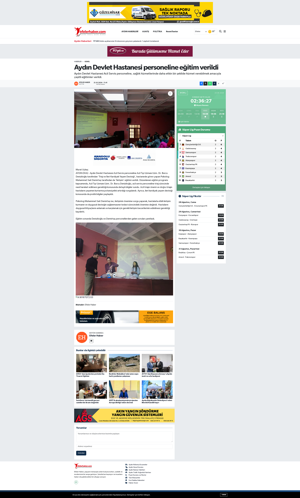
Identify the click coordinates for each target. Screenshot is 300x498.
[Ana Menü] (224, 31)
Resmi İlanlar (172, 32)
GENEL (87, 61)
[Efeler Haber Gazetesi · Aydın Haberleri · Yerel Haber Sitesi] (90, 31)
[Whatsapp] (76, 482)
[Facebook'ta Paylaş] (201, 83)
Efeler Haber (96, 336)
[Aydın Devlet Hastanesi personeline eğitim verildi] (124, 118)
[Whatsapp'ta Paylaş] (210, 83)
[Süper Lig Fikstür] (223, 196)
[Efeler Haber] (81, 337)
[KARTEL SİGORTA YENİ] (124, 157)
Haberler (78, 61)
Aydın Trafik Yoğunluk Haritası (140, 472)
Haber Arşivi (133, 483)
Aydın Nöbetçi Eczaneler (138, 464)
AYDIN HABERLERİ (130, 32)
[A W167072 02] (124, 259)
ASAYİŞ (145, 32)
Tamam (223, 494)
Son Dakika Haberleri (136, 480)
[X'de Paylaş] (205, 83)
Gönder (81, 453)
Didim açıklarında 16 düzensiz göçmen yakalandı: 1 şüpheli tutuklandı (126, 41)
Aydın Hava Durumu (136, 467)
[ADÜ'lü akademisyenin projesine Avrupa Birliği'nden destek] (124, 389)
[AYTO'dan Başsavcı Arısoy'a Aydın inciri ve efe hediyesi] (157, 363)
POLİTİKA (157, 32)
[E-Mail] (91, 341)
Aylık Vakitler (184, 122)
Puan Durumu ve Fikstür (137, 475)
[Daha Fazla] (214, 83)
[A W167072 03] (84, 297)
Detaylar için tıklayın (201, 187)
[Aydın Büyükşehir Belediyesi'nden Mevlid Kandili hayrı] (157, 389)
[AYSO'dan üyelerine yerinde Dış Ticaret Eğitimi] (91, 363)
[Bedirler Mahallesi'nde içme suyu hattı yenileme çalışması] (124, 363)
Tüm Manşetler (134, 478)
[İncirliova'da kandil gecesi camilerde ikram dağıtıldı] (91, 389)
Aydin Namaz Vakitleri (137, 470)
